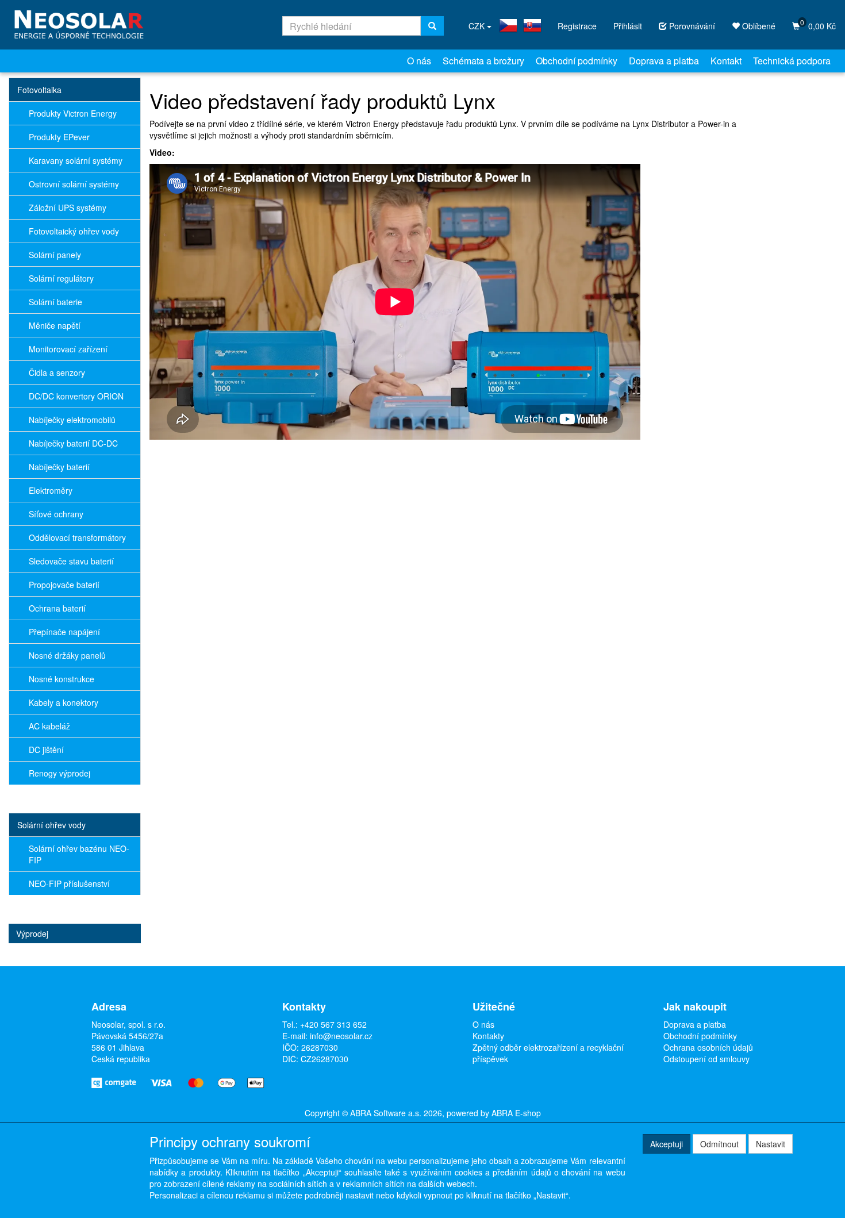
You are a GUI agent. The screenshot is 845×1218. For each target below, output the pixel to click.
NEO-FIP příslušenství (69, 883)
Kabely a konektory (63, 702)
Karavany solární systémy (75, 160)
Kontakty (488, 1036)
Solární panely (55, 254)
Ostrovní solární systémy (74, 184)
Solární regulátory (61, 278)
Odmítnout (719, 1144)
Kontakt (726, 60)
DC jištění (46, 749)
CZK (477, 26)
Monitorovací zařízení (68, 349)
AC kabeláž (49, 726)
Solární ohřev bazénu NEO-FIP (79, 854)
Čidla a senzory (57, 372)
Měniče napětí (54, 325)
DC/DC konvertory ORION (76, 396)
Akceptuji (666, 1144)
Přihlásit (627, 26)
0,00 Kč (818, 24)
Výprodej (32, 933)
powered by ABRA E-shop (494, 1113)
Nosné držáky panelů (67, 655)
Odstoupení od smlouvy (706, 1059)
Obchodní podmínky (576, 60)
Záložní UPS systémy (67, 207)
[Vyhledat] (432, 26)
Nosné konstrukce (61, 679)
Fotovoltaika (39, 89)
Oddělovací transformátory (77, 537)
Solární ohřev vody (51, 825)
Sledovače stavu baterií (71, 561)
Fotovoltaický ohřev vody (74, 231)
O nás (419, 60)
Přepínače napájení (64, 631)
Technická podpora (792, 60)
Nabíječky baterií (59, 466)
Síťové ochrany (56, 514)
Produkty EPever (59, 137)
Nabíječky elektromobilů (72, 419)
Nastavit (770, 1144)
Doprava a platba (664, 60)
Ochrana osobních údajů (708, 1047)
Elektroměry (50, 490)
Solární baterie (55, 302)
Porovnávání (691, 26)
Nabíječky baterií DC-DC (73, 443)
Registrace (577, 26)
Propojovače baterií (64, 584)
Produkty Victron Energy (73, 113)
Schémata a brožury (483, 60)
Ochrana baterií (57, 608)
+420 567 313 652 (333, 1024)
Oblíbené (757, 26)
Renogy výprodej (59, 773)
